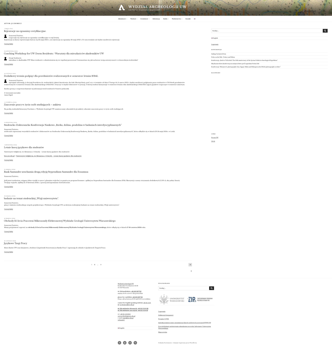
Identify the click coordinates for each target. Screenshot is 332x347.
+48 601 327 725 (136, 291)
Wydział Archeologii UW (157, 7)
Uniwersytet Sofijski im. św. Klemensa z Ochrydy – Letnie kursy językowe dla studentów (49, 156)
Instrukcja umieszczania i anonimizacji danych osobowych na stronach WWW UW (184, 323)
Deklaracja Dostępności (165, 315)
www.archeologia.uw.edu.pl (126, 316)
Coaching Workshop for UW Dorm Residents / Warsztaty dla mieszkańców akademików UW (54, 53)
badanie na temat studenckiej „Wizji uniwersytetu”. (31, 198)
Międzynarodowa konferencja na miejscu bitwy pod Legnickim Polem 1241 (235, 63)
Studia (165, 19)
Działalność (144, 19)
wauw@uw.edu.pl (128, 318)
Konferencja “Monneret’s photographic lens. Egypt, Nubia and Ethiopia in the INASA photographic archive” (246, 67)
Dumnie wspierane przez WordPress (185, 343)
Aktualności (122, 19)
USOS (213, 141)
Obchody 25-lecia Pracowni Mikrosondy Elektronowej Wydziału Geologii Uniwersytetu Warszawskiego (60, 221)
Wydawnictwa (176, 19)
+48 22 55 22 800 (125, 314)
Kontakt (188, 19)
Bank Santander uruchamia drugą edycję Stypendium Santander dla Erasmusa (46, 172)
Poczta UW (214, 137)
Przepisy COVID (163, 319)
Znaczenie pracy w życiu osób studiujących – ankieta (32, 104)
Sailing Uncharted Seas (218, 54)
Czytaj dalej (8, 44)
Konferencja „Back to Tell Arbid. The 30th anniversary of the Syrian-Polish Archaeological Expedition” (244, 60)
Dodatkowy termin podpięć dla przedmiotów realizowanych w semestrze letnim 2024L (51, 76)
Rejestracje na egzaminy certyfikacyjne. (25, 31)
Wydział (133, 19)
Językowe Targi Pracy (15, 243)
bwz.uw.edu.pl (9, 156)
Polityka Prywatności (165, 343)
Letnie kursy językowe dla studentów (24, 147)
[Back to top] (191, 271)
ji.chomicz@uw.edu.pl (127, 305)
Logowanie (214, 44)
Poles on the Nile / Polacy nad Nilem (223, 57)
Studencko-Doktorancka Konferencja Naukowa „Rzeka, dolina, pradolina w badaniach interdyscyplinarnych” (63, 125)
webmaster (121, 320)
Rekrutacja (156, 19)
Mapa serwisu (162, 332)
